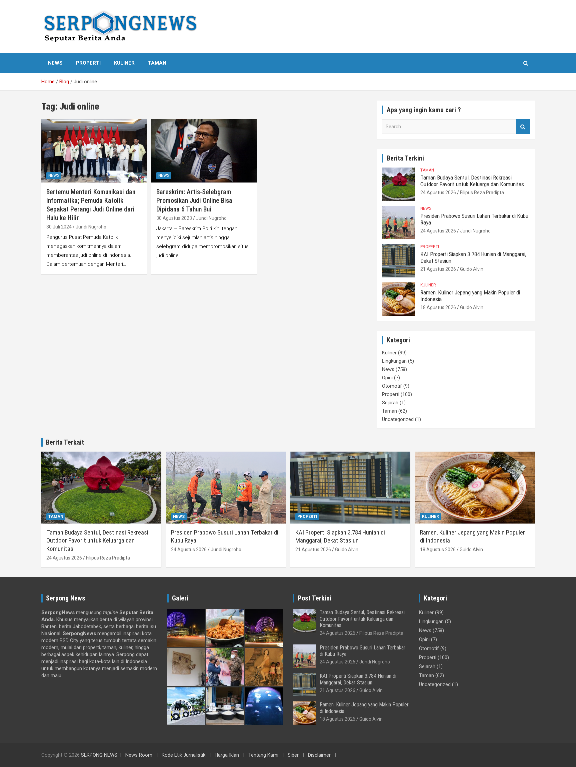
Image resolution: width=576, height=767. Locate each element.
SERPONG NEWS (99, 755)
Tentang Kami (263, 755)
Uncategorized (398, 419)
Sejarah (390, 403)
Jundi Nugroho (91, 226)
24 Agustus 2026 (438, 192)
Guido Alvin (471, 269)
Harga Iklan (227, 755)
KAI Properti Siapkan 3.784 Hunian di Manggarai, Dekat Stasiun (340, 537)
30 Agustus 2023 (174, 218)
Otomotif (392, 386)
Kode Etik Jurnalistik (183, 755)
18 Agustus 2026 (438, 307)
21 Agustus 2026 (438, 269)
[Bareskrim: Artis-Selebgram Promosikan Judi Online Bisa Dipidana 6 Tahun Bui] (204, 151)
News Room (138, 755)
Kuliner (124, 63)
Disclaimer (319, 755)
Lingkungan (394, 361)
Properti (88, 63)
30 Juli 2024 (59, 226)
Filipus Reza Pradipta (482, 192)
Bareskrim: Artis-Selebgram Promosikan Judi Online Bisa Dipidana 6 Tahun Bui (194, 200)
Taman (157, 63)
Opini (387, 378)
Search (523, 126)
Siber (293, 755)
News (55, 63)
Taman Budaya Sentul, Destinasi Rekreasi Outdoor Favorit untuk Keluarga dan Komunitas (472, 181)
